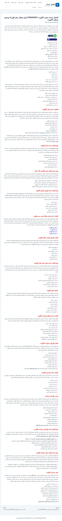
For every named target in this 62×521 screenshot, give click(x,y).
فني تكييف (7, 2)
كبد (48, 58)
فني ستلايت (13, 2)
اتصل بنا (34, 7)
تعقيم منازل (20, 2)
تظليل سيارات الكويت (44, 132)
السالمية (53, 130)
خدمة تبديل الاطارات (52, 495)
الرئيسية (39, 2)
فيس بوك (27, 368)
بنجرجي (14, 455)
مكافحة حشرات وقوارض (30, 2)
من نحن (39, 7)
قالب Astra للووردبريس (21, 518)
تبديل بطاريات (54, 419)
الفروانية (53, 499)
